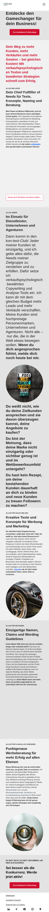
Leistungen (35, 144)
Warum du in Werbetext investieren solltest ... (24, 197)
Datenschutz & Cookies (15, 905)
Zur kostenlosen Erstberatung (24, 32)
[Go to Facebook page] (25, 909)
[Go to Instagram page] (33, 909)
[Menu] (44, 4)
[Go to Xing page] (17, 909)
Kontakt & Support (13, 900)
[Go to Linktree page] (40, 909)
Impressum (10, 896)
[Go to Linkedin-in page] (10, 909)
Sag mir (17, 569)
